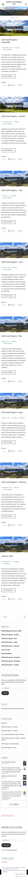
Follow (5, 693)
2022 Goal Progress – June (12, 262)
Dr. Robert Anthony (6, 799)
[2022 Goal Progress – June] (14, 257)
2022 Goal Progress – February (13, 482)
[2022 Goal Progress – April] (14, 408)
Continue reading (7, 76)
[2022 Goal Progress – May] (14, 332)
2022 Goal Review (6, 653)
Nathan (18, 47)
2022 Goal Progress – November (9, 40)
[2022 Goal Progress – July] (14, 186)
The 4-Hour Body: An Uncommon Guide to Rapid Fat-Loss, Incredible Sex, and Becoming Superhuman (12, 770)
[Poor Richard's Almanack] (24, 765)
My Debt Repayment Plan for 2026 (11, 631)
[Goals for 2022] (14, 552)
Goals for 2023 (5, 650)
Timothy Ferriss (5, 773)
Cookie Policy (5, 871)
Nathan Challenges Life (14, 3)
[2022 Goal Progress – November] (14, 35)
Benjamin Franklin (6, 763)
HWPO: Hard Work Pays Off (9, 776)
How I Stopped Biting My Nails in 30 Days (12, 734)
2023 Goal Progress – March (9, 642)
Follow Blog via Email (10, 675)
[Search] (24, 4)
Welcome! (4, 723)
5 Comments (21, 417)
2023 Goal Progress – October (10, 635)
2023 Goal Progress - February (9, 727)
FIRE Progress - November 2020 (10, 744)
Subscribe (6, 845)
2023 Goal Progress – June (9, 638)
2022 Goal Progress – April (12, 412)
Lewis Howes (5, 789)
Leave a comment (7, 49)
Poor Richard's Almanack (9, 762)
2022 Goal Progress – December (10, 657)
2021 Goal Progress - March (8, 747)
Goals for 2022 (7, 556)
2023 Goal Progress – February (10, 646)
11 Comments (6, 563)
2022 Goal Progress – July (11, 190)
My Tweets (4, 862)
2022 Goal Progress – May (11, 336)
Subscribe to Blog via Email (11, 827)
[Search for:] (14, 616)
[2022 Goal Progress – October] (14, 112)
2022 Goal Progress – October (13, 116)
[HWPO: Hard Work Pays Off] (24, 779)
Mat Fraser (4, 777)
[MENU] (3, 4)
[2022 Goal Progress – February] (14, 478)
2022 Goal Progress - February (9, 730)
